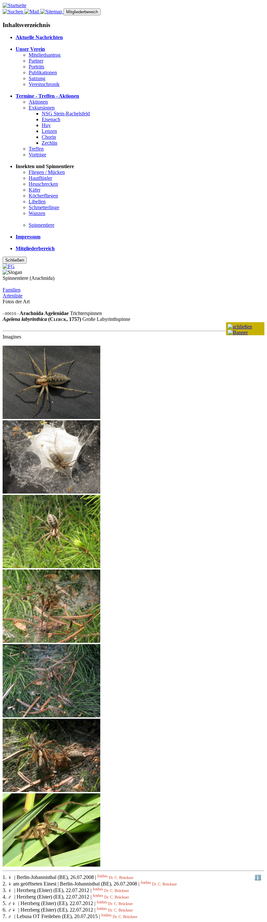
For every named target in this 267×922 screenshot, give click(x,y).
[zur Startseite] (14, 5)
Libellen (37, 201)
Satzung (37, 78)
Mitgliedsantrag (45, 55)
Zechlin (49, 143)
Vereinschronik (44, 84)
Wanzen (37, 213)
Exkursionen (42, 107)
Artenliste (12, 295)
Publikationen (43, 72)
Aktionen (38, 102)
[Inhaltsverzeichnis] (51, 11)
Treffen (36, 148)
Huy (46, 125)
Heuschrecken (43, 184)
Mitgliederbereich (82, 11)
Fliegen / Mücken (47, 172)
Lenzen (49, 131)
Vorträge (37, 154)
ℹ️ (258, 877)
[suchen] (13, 11)
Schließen (14, 260)
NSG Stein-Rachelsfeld (66, 113)
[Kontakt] (32, 11)
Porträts (36, 66)
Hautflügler (40, 178)
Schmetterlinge (44, 207)
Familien (12, 290)
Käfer (34, 190)
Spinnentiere (41, 225)
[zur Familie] (240, 326)
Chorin (49, 137)
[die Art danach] (238, 332)
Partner (36, 61)
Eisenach (51, 119)
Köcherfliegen (43, 195)
